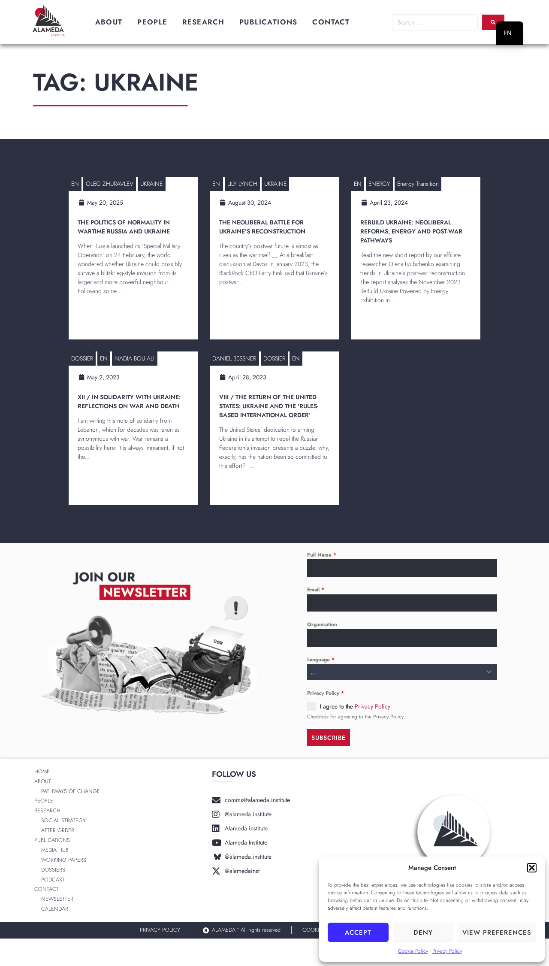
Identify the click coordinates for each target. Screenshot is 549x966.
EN (75, 183)
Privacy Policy (447, 951)
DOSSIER (82, 358)
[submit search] (493, 22)
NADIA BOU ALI (134, 358)
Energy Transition (418, 183)
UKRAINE (151, 183)
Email (315, 590)
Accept (358, 932)
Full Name (321, 555)
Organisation (322, 624)
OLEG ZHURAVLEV (109, 183)
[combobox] (402, 672)
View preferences (496, 932)
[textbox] (394, 672)
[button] (532, 867)
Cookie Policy (413, 951)
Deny (423, 932)
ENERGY (379, 183)
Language (321, 659)
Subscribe (328, 737)
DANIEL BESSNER (234, 358)
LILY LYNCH (242, 183)
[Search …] (435, 22)
